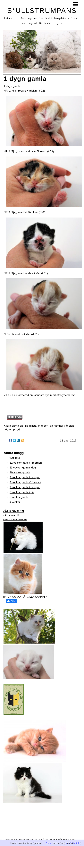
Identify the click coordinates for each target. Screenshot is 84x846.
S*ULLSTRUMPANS (42, 10)
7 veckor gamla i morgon (25, 487)
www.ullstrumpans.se (15, 519)
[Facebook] (10, 440)
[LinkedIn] (18, 440)
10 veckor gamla (20, 472)
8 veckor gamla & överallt (25, 482)
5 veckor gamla (19, 497)
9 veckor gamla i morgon (25, 477)
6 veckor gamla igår (22, 492)
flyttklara (15, 457)
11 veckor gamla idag (23, 467)
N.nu (48, 843)
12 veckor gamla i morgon (26, 462)
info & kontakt (72, 843)
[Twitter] (14, 440)
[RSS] (22, 440)
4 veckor (15, 501)
